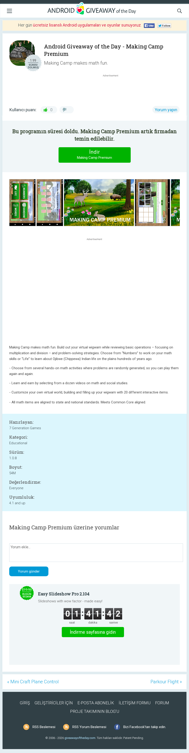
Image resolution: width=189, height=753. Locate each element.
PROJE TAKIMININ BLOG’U (94, 711)
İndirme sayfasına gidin (93, 632)
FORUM (162, 702)
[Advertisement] (113, 88)
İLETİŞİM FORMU (135, 702)
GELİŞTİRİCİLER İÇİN (54, 702)
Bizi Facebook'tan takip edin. (144, 727)
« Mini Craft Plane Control (33, 681)
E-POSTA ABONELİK (95, 702)
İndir (94, 154)
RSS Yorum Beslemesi (89, 727)
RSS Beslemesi (43, 727)
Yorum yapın (166, 109)
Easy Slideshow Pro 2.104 (63, 594)
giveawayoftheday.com (80, 738)
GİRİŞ (25, 702)
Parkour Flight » (166, 681)
